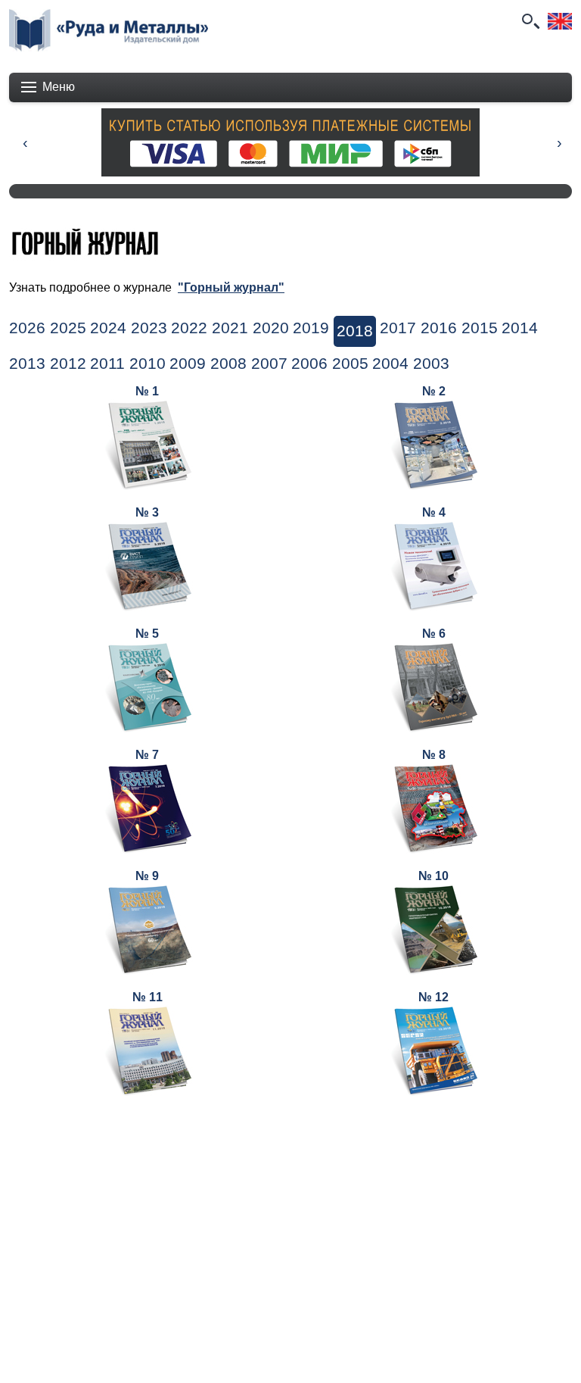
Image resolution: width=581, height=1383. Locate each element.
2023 (149, 328)
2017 (398, 328)
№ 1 (147, 391)
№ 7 (147, 754)
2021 (230, 328)
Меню (58, 86)
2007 (269, 363)
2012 (68, 363)
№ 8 (434, 754)
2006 (309, 363)
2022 (189, 328)
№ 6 (434, 633)
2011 (107, 363)
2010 (147, 363)
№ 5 (147, 633)
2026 (27, 328)
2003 (431, 363)
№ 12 (433, 997)
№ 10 (433, 875)
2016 (439, 328)
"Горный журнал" (231, 287)
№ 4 (434, 512)
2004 (390, 363)
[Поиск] (529, 21)
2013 (27, 363)
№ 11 (147, 997)
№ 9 (147, 875)
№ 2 (434, 391)
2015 (479, 328)
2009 (187, 363)
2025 (68, 328)
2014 (520, 328)
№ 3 (147, 512)
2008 (228, 363)
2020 (271, 328)
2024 (108, 328)
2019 (311, 328)
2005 (350, 363)
